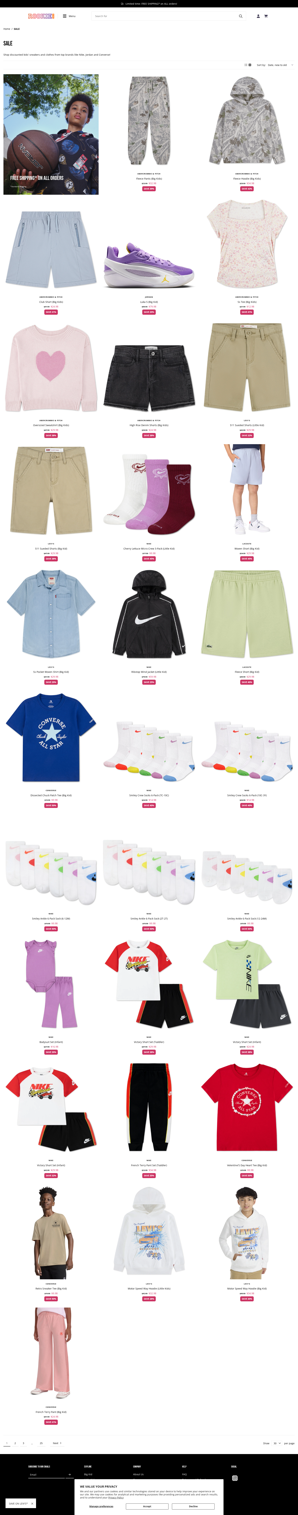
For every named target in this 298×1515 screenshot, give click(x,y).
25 (41, 1443)
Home (6, 28)
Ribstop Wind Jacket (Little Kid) (149, 671)
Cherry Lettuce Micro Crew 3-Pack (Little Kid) (149, 548)
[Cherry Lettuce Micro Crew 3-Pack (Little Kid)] (149, 491)
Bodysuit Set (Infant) (51, 1042)
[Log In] (258, 16)
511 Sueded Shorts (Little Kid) (247, 425)
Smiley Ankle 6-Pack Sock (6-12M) (51, 918)
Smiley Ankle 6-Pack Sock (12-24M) (247, 918)
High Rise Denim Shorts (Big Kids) (149, 425)
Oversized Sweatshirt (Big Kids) (51, 425)
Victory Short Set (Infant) (247, 1042)
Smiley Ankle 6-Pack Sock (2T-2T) (149, 918)
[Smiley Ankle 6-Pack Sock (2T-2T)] (149, 861)
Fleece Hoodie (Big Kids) (247, 178)
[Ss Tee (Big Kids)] (247, 244)
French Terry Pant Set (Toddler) (149, 1165)
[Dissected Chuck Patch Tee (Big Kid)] (51, 738)
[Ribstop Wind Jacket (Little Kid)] (149, 615)
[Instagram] (235, 1478)
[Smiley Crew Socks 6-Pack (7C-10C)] (149, 738)
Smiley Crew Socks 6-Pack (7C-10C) (149, 795)
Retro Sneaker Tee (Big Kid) (51, 1288)
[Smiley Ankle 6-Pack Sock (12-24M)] (247, 861)
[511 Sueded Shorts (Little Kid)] (247, 368)
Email (33, 1474)
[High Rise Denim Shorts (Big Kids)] (149, 368)
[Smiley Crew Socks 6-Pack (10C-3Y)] (247, 738)
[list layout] (246, 65)
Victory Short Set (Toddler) (149, 1042)
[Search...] (240, 16)
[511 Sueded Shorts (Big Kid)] (51, 491)
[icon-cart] (266, 16)
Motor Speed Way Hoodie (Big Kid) (247, 1288)
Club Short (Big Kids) (51, 302)
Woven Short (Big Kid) (247, 548)
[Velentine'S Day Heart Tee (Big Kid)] (247, 1108)
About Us (138, 1474)
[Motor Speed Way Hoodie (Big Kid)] (247, 1231)
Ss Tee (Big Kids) (247, 302)
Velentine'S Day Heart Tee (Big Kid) (247, 1165)
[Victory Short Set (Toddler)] (149, 985)
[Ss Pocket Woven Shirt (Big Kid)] (51, 615)
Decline (193, 1506)
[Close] (32, 1503)
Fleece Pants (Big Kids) (149, 178)
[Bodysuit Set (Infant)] (51, 985)
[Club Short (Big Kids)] (51, 244)
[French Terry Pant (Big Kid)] (51, 1355)
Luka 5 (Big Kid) (149, 302)
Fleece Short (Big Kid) (247, 671)
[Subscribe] (70, 1474)
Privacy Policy (116, 1497)
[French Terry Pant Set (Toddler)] (149, 1108)
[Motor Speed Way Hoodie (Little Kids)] (149, 1231)
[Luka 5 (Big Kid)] (149, 244)
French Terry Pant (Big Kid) (51, 1412)
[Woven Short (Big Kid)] (247, 491)
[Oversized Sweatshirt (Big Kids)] (51, 368)
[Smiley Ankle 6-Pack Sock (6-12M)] (51, 861)
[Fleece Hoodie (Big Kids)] (247, 121)
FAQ (184, 1474)
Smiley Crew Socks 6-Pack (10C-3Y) (247, 795)
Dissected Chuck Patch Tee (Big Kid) (51, 795)
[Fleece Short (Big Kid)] (247, 615)
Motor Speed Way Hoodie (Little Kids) (149, 1288)
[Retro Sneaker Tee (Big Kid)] (51, 1231)
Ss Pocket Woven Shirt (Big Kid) (51, 671)
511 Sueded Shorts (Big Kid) (51, 548)
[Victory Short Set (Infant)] (247, 985)
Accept (147, 1506)
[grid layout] (250, 65)
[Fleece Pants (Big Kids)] (149, 121)
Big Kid (88, 1474)
